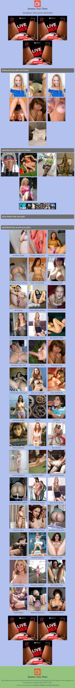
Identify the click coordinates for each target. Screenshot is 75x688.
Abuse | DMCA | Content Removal (46, 685)
